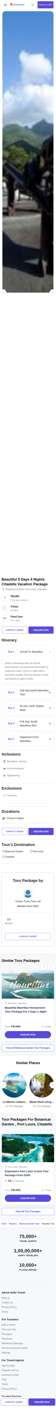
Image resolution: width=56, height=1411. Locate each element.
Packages (7, 1334)
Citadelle (42, 589)
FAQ (4, 1379)
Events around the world (14, 1348)
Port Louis (30, 589)
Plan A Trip (45, 5)
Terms (5, 1312)
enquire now (41, 1402)
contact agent (14, 1402)
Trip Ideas (7, 1338)
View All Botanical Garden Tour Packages (28, 1048)
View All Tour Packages (28, 1211)
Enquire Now (27, 1034)
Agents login (8, 1365)
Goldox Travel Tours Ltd (28, 901)
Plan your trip (9, 1329)
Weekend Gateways (12, 1343)
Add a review (8, 1325)
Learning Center (10, 1375)
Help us (6, 1298)
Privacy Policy (9, 1307)
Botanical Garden (15, 589)
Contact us (7, 1302)
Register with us (10, 1370)
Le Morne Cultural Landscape (14, 1102)
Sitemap (6, 1352)
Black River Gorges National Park (41, 1102)
